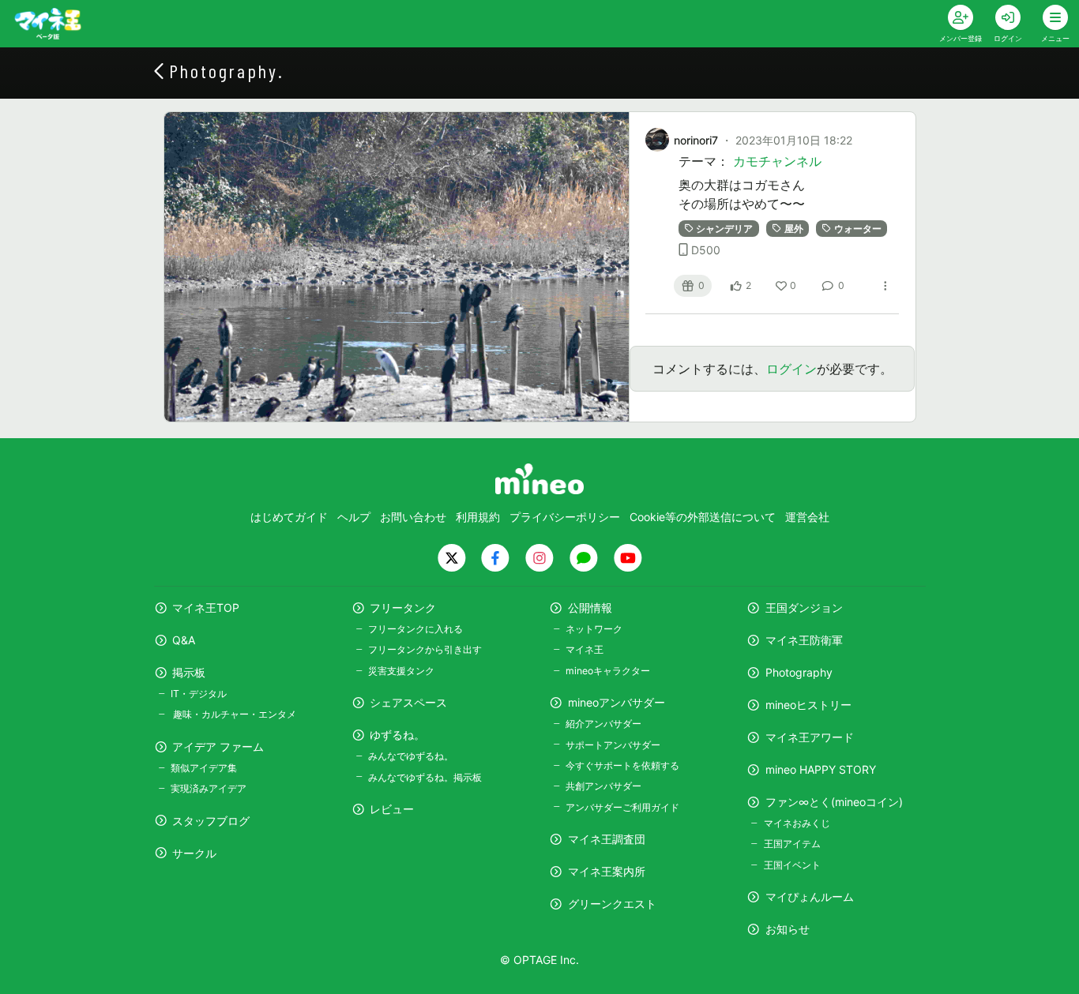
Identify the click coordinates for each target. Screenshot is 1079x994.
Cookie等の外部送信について (703, 516)
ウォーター (858, 228)
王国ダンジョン (804, 607)
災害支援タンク (401, 671)
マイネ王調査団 (606, 839)
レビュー (392, 809)
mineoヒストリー (808, 704)
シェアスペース (408, 702)
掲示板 (188, 672)
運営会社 (807, 516)
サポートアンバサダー (613, 745)
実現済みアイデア (208, 788)
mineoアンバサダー (616, 702)
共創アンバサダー (603, 786)
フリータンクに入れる (415, 629)
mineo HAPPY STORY (820, 769)
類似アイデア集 (204, 768)
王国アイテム (792, 844)
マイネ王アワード (809, 737)
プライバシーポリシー (564, 516)
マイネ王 (584, 649)
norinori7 (696, 140)
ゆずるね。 (397, 734)
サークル (194, 853)
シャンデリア (724, 228)
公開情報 (590, 607)
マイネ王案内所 (606, 871)
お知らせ (787, 929)
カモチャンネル (777, 161)
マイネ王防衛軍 (804, 640)
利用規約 (478, 516)
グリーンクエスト (612, 903)
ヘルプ (353, 516)
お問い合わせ (413, 516)
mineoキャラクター (608, 671)
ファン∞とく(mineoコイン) (834, 801)
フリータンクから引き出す (425, 649)
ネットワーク (594, 629)
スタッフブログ (211, 820)
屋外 (793, 228)
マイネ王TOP (205, 607)
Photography (799, 672)
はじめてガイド (289, 516)
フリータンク (403, 607)
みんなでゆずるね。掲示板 (425, 777)
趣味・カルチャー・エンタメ (233, 714)
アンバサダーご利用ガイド (622, 807)
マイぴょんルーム (809, 896)
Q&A (183, 640)
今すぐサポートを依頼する (622, 765)
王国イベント (792, 865)
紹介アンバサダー (603, 724)
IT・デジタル (199, 694)
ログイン (791, 369)
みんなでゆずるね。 (410, 756)
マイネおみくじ (796, 823)
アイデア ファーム (218, 746)
